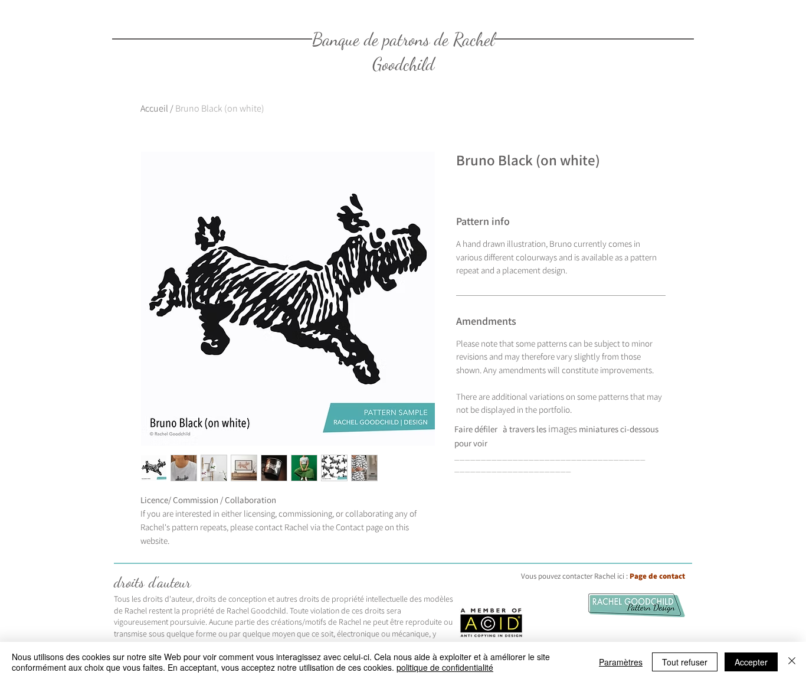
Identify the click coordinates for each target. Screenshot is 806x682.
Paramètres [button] (621, 662)
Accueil (154, 108)
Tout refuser (684, 662)
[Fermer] (792, 662)
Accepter (751, 662)
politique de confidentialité (445, 667)
